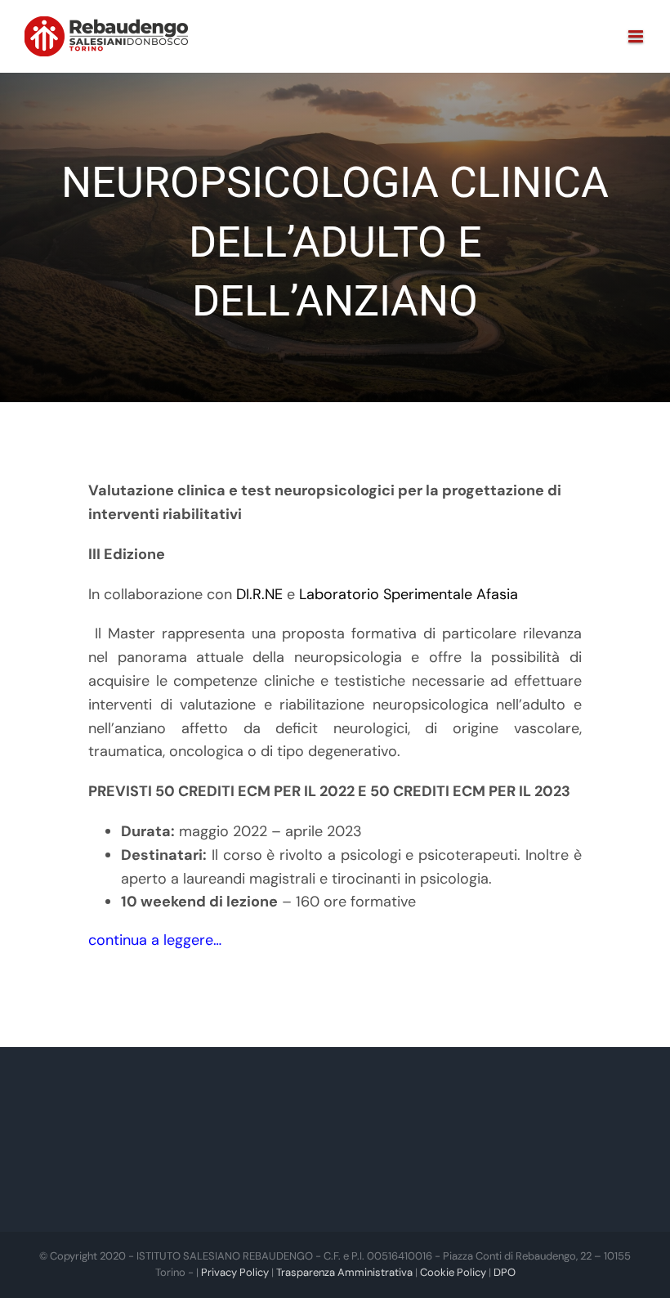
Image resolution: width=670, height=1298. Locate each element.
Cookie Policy (453, 1272)
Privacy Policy (235, 1272)
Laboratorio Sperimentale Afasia (408, 594)
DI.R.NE (259, 594)
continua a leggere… (154, 940)
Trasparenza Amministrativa (344, 1272)
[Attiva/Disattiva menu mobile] (636, 36)
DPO (505, 1272)
